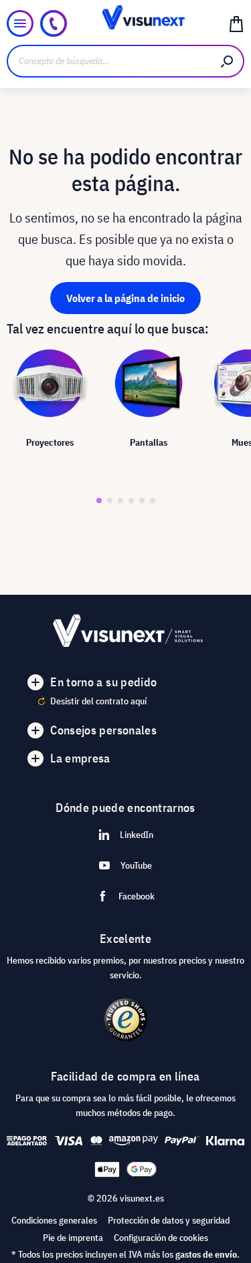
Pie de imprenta (73, 1238)
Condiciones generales (54, 1220)
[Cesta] (236, 23)
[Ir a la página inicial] (125, 23)
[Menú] (20, 23)
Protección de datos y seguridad (169, 1220)
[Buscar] (227, 61)
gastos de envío (206, 1254)
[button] (99, 500)
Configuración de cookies (161, 1238)
